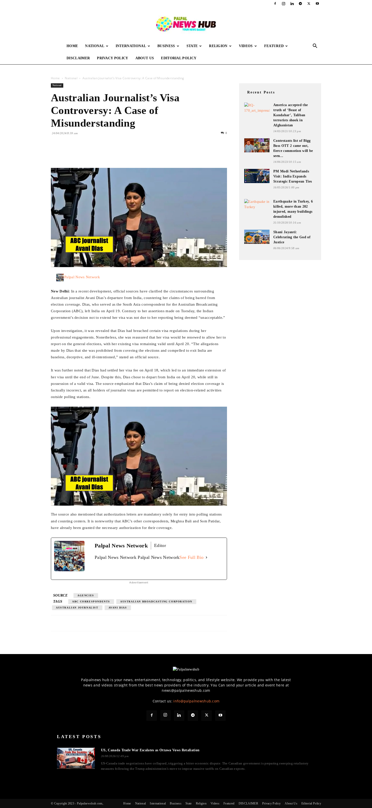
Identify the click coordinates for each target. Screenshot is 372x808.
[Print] (114, 153)
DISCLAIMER (78, 58)
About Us (144, 58)
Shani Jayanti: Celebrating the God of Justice (292, 237)
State (192, 46)
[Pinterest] (79, 153)
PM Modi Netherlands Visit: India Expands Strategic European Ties (292, 176)
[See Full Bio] (206, 557)
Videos (246, 46)
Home (72, 46)
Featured (274, 46)
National (94, 46)
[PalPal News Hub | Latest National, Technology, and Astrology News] (186, 24)
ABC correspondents (91, 601)
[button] (315, 46)
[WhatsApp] (91, 153)
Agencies (85, 595)
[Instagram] (283, 3)
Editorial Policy (178, 58)
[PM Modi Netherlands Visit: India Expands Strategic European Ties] (257, 176)
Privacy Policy (112, 58)
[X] (309, 3)
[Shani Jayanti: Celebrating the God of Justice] (257, 237)
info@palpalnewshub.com (196, 701)
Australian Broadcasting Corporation (156, 601)
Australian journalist (77, 607)
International (131, 46)
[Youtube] (317, 3)
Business (166, 46)
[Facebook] (275, 3)
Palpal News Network (82, 277)
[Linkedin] (292, 3)
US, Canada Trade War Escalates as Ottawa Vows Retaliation (150, 750)
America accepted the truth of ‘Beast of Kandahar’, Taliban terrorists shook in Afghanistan (290, 115)
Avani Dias (118, 607)
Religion (218, 46)
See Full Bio (191, 557)
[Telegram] (300, 3)
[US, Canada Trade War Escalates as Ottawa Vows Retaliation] (76, 758)
